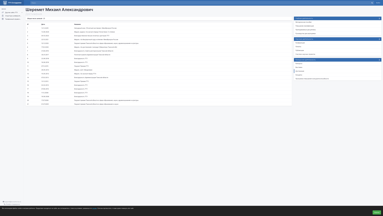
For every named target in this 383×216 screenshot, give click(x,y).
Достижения (300, 71)
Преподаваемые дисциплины (306, 29)
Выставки (299, 67)
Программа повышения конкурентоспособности (312, 79)
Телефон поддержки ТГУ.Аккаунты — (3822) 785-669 (12, 205)
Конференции (300, 43)
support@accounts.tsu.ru (12, 201)
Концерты (299, 75)
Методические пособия (303, 22)
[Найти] (372, 2)
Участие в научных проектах (305, 54)
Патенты (298, 46)
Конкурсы (299, 63)
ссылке (94, 208)
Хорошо (376, 212)
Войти (378, 3)
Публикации (300, 50)
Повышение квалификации (305, 26)
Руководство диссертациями (306, 33)
